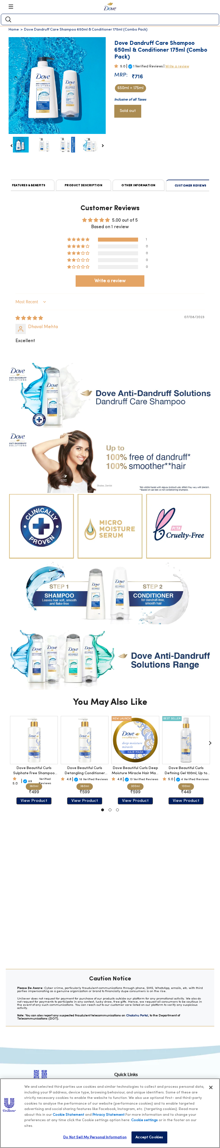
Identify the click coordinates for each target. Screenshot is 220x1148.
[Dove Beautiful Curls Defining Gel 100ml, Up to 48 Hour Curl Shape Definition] (186, 740)
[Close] (211, 1087)
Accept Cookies (149, 1137)
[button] (117, 66)
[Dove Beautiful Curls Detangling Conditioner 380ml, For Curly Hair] (84, 740)
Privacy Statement (109, 1115)
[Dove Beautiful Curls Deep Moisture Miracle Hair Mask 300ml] (135, 740)
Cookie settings (144, 1120)
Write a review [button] (110, 281)
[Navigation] (13, 6)
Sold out (128, 111)
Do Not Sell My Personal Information (95, 1137)
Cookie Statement (68, 1115)
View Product (34, 801)
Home (14, 29)
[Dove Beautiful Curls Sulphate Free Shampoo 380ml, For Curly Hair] (34, 740)
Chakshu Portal (137, 1015)
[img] (29, 318)
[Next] (210, 743)
